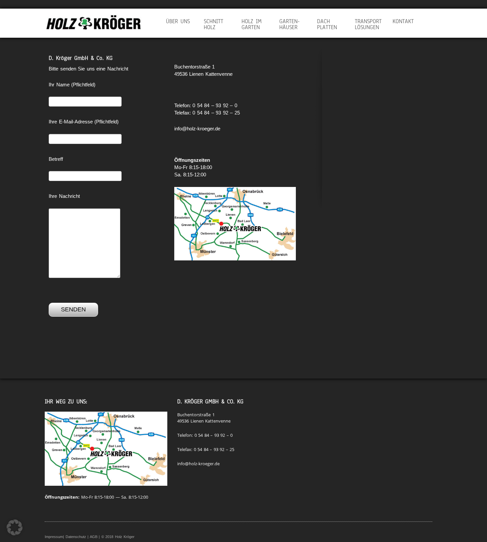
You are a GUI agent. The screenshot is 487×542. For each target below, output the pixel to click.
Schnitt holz (213, 24)
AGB (93, 537)
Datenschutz (76, 537)
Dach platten (327, 24)
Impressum (54, 537)
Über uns (178, 21)
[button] (14, 527)
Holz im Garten (252, 24)
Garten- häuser (289, 24)
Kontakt (403, 21)
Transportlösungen (368, 24)
